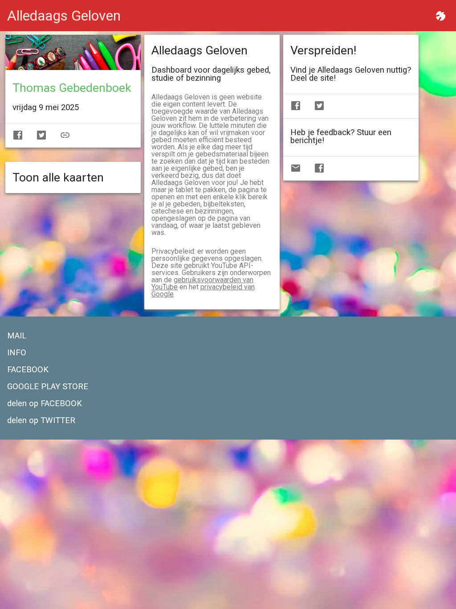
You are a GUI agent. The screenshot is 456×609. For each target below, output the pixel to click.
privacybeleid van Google (203, 290)
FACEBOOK (28, 369)
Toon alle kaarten (58, 177)
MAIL (16, 336)
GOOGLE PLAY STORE (47, 386)
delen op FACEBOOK (44, 403)
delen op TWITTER (41, 420)
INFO (16, 353)
